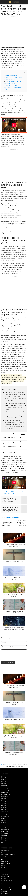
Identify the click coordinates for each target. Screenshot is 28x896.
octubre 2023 (4, 831)
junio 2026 (3, 778)
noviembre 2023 (5, 829)
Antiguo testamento (6, 850)
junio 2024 (3, 822)
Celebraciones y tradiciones (8, 854)
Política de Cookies (6, 888)
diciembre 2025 (5, 789)
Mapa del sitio (4, 893)
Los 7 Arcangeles (5, 876)
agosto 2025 (4, 796)
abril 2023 (3, 842)
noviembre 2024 (5, 813)
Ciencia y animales (6, 856)
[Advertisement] (14, 32)
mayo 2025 (4, 802)
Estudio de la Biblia (5, 863)
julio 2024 (3, 820)
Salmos (3, 882)
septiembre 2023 (5, 833)
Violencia (3, 884)
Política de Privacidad (6, 889)
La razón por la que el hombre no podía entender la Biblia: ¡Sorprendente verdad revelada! (20, 524)
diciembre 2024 (5, 811)
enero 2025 (4, 809)
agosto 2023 (4, 835)
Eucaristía (3, 865)
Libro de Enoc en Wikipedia (9, 492)
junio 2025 (3, 800)
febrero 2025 (4, 807)
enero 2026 (4, 787)
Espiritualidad (4, 861)
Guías (2, 871)
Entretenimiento (5, 859)
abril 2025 (3, 803)
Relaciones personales (6, 880)
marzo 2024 (4, 827)
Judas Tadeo (4, 874)
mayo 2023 (4, 840)
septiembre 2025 (5, 794)
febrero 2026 (4, 785)
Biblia (2, 852)
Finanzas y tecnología (6, 869)
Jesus (2, 872)
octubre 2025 (4, 792)
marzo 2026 (4, 783)
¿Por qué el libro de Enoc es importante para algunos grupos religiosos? (13, 87)
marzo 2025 (4, 805)
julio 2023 (3, 837)
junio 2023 (3, 839)
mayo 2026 (4, 779)
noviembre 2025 (5, 790)
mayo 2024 (4, 824)
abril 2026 (3, 781)
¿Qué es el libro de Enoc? (11, 75)
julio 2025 (3, 798)
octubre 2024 (4, 815)
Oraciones (3, 878)
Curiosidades (4, 858)
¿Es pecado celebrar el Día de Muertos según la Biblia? (7, 524)
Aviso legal (4, 891)
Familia (3, 867)
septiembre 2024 (5, 816)
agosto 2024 (4, 818)
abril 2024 (3, 826)
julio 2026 (3, 776)
